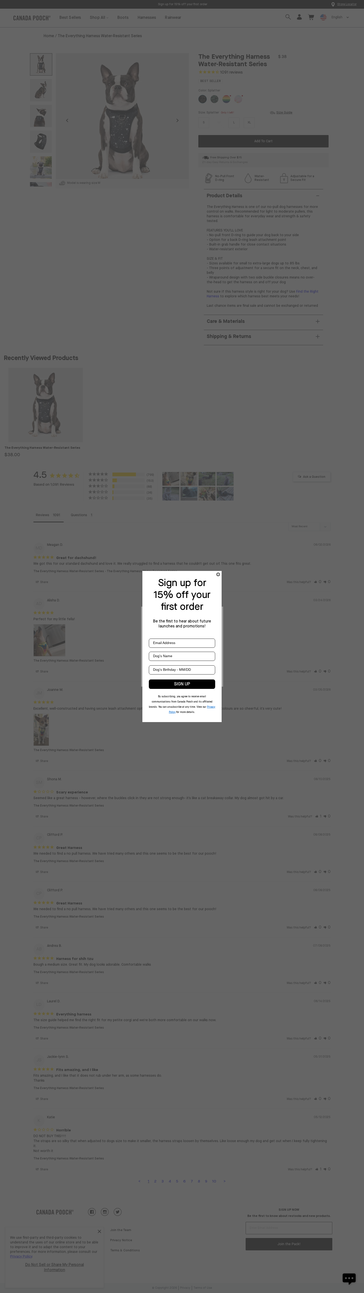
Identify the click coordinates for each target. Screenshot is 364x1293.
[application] (349, 1278)
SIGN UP (182, 684)
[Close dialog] (218, 574)
